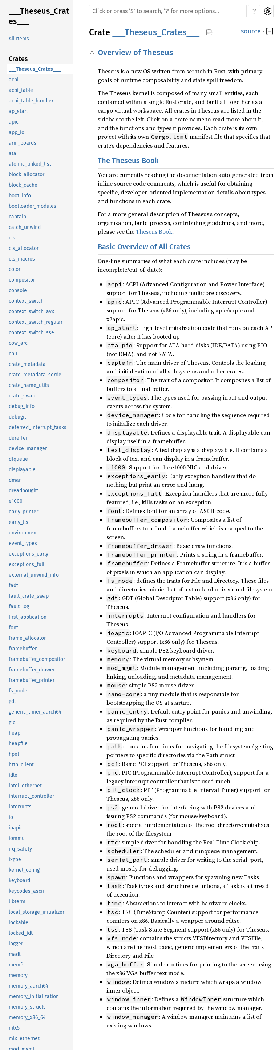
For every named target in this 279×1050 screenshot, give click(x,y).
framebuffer (23, 649)
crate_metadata (27, 364)
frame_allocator (27, 638)
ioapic (16, 828)
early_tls (18, 522)
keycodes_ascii (26, 891)
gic (12, 722)
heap (14, 733)
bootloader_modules (32, 206)
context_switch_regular (35, 322)
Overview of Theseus (135, 52)
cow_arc (18, 343)
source (251, 31)
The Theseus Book (128, 160)
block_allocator (26, 174)
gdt (12, 701)
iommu (17, 838)
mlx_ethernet (24, 1038)
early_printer (23, 512)
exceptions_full (26, 564)
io (11, 817)
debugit (17, 417)
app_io (16, 132)
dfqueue (18, 459)
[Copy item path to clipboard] (209, 33)
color (14, 269)
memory (18, 975)
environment (23, 533)
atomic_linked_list (30, 164)
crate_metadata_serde (35, 375)
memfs (17, 965)
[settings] (268, 11)
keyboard (19, 880)
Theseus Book (154, 231)
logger (16, 944)
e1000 (16, 501)
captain (17, 217)
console (18, 290)
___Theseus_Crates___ (39, 16)
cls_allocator (24, 248)
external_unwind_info (34, 575)
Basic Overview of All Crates (144, 246)
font (13, 628)
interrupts (20, 807)
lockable (18, 923)
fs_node (18, 691)
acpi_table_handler (31, 101)
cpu (13, 354)
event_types (23, 543)
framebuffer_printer (31, 680)
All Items (19, 39)
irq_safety (20, 849)
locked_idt (21, 933)
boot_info (20, 196)
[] (270, 31)
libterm (17, 901)
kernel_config (24, 870)
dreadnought (23, 491)
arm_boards (22, 143)
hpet (14, 754)
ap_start (18, 111)
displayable (22, 470)
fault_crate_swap (29, 596)
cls (12, 238)
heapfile (18, 743)
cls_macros (22, 259)
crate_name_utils (29, 385)
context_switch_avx (31, 311)
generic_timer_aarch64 (35, 712)
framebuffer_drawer (32, 670)
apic (14, 122)
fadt (13, 585)
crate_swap (22, 396)
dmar (15, 480)
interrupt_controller (31, 796)
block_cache (23, 185)
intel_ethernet (25, 786)
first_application (27, 617)
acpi (14, 80)
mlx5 (14, 1028)
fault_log (19, 606)
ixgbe (15, 859)
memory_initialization (34, 996)
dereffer (18, 438)
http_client (21, 765)
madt (15, 954)
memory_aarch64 (28, 986)
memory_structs (27, 1007)
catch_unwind (25, 227)
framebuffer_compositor (37, 659)
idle (13, 775)
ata (12, 153)
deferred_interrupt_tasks (37, 427)
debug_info (22, 406)
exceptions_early (28, 554)
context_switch (26, 301)
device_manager (28, 448)
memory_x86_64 (27, 1017)
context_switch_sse (31, 333)
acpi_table (21, 90)
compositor (22, 280)
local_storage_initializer (36, 912)
